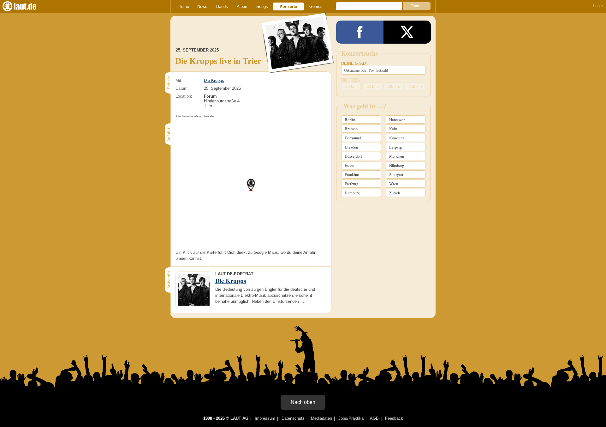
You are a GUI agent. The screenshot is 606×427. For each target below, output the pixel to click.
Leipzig (395, 147)
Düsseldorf (353, 156)
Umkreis (350, 80)
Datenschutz (293, 418)
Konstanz (396, 138)
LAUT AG (239, 418)
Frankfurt (352, 174)
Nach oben (303, 402)
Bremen (351, 128)
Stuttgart (396, 174)
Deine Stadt (354, 63)
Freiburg (351, 183)
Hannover (397, 119)
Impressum (265, 418)
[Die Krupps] (297, 69)
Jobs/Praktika (351, 418)
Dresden (351, 147)
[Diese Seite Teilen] (359, 32)
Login (598, 5)
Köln (393, 128)
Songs (262, 6)
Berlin (350, 119)
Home (183, 6)
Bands (222, 6)
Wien (393, 183)
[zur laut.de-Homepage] (25, 6)
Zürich (394, 193)
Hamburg (352, 193)
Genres (316, 6)
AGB (374, 418)
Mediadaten (321, 418)
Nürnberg (396, 165)
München (396, 156)
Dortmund (353, 138)
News (202, 6)
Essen (349, 165)
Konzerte (288, 6)
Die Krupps (214, 80)
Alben (242, 6)
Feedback (394, 418)
